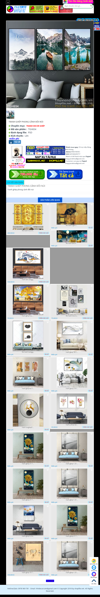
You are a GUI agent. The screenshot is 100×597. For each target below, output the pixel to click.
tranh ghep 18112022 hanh (72, 352)
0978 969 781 (94, 564)
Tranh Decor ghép (35, 126)
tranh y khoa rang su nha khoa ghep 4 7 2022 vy (72, 425)
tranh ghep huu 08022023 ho (28, 316)
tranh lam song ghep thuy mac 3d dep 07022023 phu (28, 279)
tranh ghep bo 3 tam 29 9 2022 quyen (28, 388)
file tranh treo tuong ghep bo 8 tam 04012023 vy (72, 316)
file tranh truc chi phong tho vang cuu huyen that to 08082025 (28, 231)
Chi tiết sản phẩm (15, 182)
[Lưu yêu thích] (48, 204)
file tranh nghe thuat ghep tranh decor (72, 225)
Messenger (94, 577)
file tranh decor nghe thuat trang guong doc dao (72, 243)
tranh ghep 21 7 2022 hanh (28, 464)
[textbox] (78, 6)
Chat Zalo (94, 570)
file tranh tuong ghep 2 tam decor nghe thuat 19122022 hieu (28, 352)
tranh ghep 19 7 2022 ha (28, 572)
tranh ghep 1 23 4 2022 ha (72, 464)
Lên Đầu (93, 584)
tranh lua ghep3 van (28, 427)
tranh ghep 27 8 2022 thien (72, 388)
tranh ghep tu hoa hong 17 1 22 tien (28, 536)
